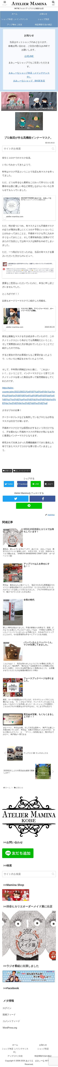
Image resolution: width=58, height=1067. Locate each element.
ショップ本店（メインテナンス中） (15, 1050)
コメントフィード (11, 1021)
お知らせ (7, 471)
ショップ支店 (43, 1049)
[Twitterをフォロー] (15, 499)
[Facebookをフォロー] (42, 499)
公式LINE (29, 56)
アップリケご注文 (15, 1056)
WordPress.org (10, 1028)
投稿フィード (9, 1014)
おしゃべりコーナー (22, 471)
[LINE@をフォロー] (29, 506)
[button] (53, 148)
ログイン (7, 1008)
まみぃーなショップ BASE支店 (29, 81)
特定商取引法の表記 (43, 1056)
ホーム (15, 1045)
